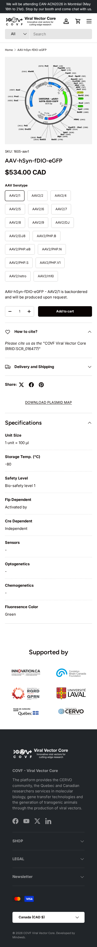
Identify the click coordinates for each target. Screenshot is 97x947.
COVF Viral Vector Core (39, 933)
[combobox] (48, 34)
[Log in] (66, 21)
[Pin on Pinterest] (41, 385)
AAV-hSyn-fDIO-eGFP (32, 50)
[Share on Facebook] (31, 385)
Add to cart (65, 311)
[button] (78, 21)
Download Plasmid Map (48, 402)
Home (9, 50)
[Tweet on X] (21, 385)
